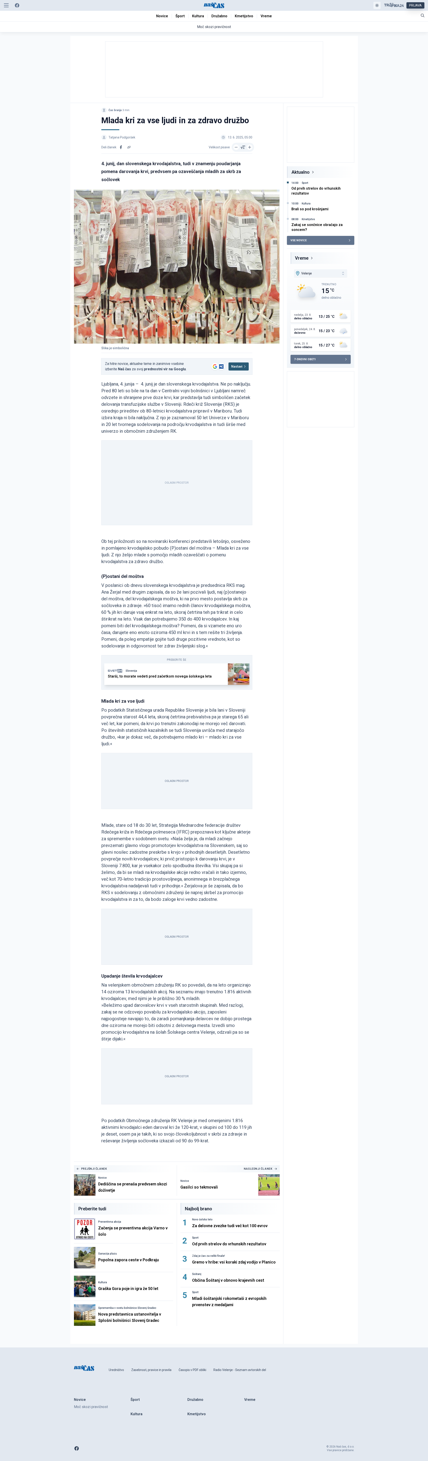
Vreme (301, 258)
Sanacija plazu (107, 1253)
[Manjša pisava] (236, 147)
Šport (195, 1237)
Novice (102, 1177)
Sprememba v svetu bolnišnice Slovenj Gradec (127, 1308)
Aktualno (300, 172)
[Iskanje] (422, 15)
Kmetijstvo (308, 219)
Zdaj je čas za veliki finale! (208, 1256)
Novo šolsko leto (202, 1219)
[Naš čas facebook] (17, 5)
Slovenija (131, 670)
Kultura (102, 1282)
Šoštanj (196, 1274)
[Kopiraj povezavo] (129, 147)
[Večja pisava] (249, 147)
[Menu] (6, 5)
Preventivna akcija (109, 1221)
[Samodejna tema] (377, 5)
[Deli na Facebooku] (120, 147)
